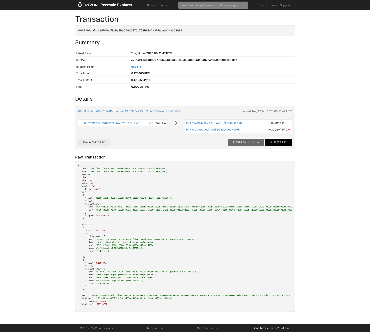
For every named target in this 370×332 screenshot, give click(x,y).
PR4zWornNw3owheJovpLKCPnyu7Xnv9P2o (110, 122)
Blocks (151, 5)
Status (163, 5)
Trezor (263, 5)
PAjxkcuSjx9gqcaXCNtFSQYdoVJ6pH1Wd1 (213, 129)
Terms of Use (155, 328)
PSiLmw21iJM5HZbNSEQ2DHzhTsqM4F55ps (214, 122)
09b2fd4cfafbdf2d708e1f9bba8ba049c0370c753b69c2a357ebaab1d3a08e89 (129, 111)
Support (285, 5)
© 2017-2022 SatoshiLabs (96, 328)
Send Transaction (208, 328)
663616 (136, 66)
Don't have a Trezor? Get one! (271, 328)
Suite (274, 5)
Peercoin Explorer (116, 5)
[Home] (88, 5)
